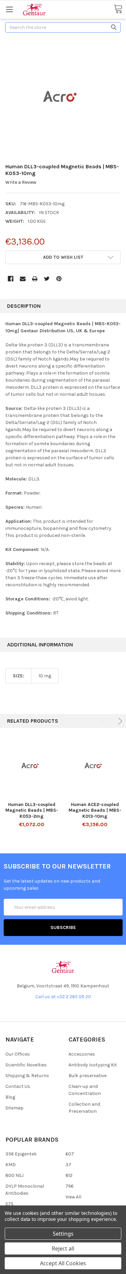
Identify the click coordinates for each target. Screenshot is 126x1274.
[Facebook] (10, 278)
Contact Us (17, 1086)
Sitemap (14, 1108)
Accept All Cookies (63, 1263)
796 (70, 1186)
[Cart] (118, 9)
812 (69, 1175)
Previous (105, 721)
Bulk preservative (88, 1075)
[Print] (35, 278)
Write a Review (20, 182)
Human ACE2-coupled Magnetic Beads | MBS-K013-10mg (95, 810)
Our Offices (17, 1054)
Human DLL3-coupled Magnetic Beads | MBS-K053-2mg (31, 810)
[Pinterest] (59, 278)
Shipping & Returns (27, 1075)
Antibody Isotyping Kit (93, 1065)
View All (73, 1197)
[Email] (22, 278)
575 (9, 1204)
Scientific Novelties (26, 1065)
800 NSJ (14, 1175)
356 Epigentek (21, 1154)
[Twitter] (47, 278)
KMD (10, 1164)
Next (119, 721)
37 (68, 1164)
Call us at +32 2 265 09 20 (63, 997)
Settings (63, 1233)
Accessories (82, 1054)
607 (70, 1154)
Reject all (63, 1248)
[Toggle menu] (9, 9)
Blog (10, 1097)
